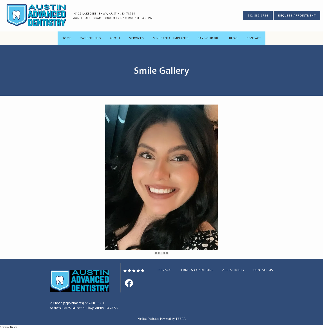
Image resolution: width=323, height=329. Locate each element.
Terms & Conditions (197, 270)
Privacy (164, 270)
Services (136, 38)
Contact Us (263, 270)
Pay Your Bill (209, 38)
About (115, 38)
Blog (233, 38)
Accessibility (233, 270)
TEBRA (181, 318)
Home (66, 38)
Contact (254, 38)
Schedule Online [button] (8, 327)
